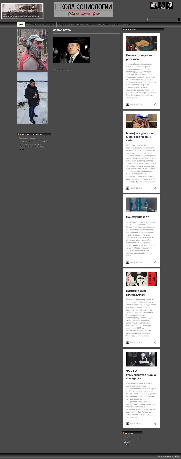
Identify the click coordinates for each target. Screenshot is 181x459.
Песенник (90, 24)
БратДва (127, 436)
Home (21, 24)
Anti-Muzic (126, 24)
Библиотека (31, 24)
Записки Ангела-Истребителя (31, 134)
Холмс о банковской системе (63, 70)
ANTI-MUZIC (129, 433)
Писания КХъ (103, 24)
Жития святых (77, 24)
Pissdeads (127, 445)
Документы (62, 24)
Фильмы (115, 24)
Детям (52, 24)
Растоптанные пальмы (27, 138)
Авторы (43, 24)
